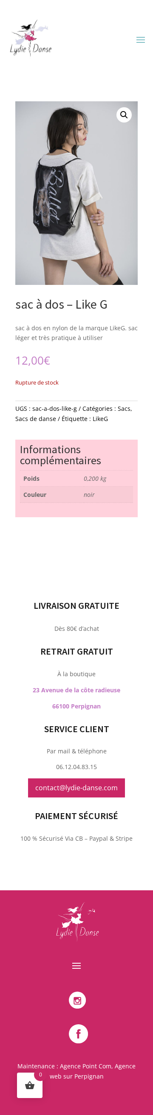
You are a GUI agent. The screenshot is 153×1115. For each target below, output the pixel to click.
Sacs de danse (35, 419)
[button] (124, 115)
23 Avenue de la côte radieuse (76, 690)
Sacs (124, 408)
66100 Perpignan (76, 706)
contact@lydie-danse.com (76, 787)
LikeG (100, 419)
